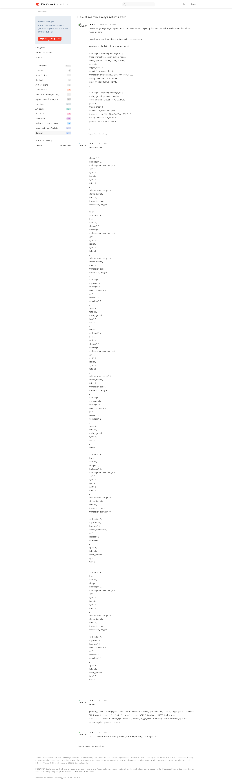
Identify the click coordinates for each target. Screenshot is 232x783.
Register (55, 38)
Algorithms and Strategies (46, 99)
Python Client (98, 134)
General (39, 133)
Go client (39, 80)
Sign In (43, 38)
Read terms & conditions (84, 771)
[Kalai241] (82, 25)
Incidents (39, 70)
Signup (194, 4)
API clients (39, 109)
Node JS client (41, 75)
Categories (40, 47)
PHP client (39, 113)
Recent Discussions (43, 52)
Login (185, 4)
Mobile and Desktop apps (46, 123)
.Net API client (41, 85)
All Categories (41, 65)
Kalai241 (93, 24)
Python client (41, 118)
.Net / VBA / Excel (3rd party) (47, 94)
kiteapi (105, 134)
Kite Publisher (41, 89)
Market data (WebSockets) (47, 128)
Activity (38, 57)
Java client (39, 104)
